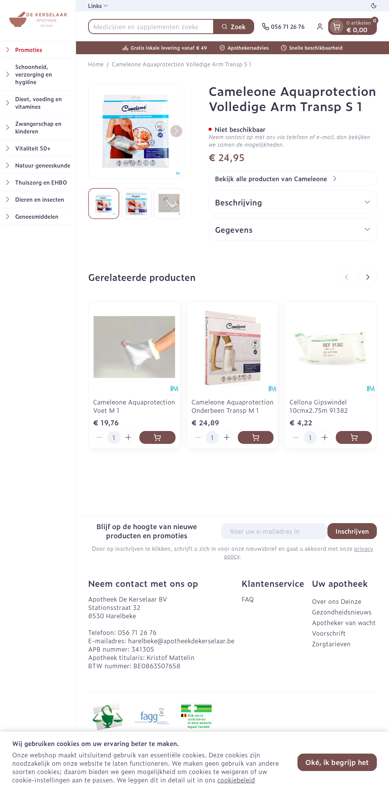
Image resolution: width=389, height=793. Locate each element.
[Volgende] (176, 131)
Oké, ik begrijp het (337, 762)
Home (96, 64)
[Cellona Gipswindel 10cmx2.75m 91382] (330, 347)
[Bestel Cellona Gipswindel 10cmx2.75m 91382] (354, 437)
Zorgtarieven (331, 643)
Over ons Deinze (336, 601)
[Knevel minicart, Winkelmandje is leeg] (336, 26)
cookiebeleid (236, 779)
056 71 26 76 (137, 632)
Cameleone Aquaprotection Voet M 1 (134, 406)
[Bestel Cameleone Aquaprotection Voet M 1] (157, 437)
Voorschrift (329, 633)
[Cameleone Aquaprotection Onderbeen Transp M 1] (232, 347)
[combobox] (151, 26)
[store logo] (37, 20)
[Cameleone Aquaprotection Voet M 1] (134, 347)
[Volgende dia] (368, 277)
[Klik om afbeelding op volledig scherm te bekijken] (136, 131)
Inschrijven (352, 531)
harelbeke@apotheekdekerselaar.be (181, 640)
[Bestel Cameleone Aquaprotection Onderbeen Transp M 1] (256, 437)
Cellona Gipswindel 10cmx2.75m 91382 (318, 406)
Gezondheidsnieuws (342, 612)
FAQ (248, 599)
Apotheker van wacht (344, 622)
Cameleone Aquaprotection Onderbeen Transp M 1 (232, 406)
